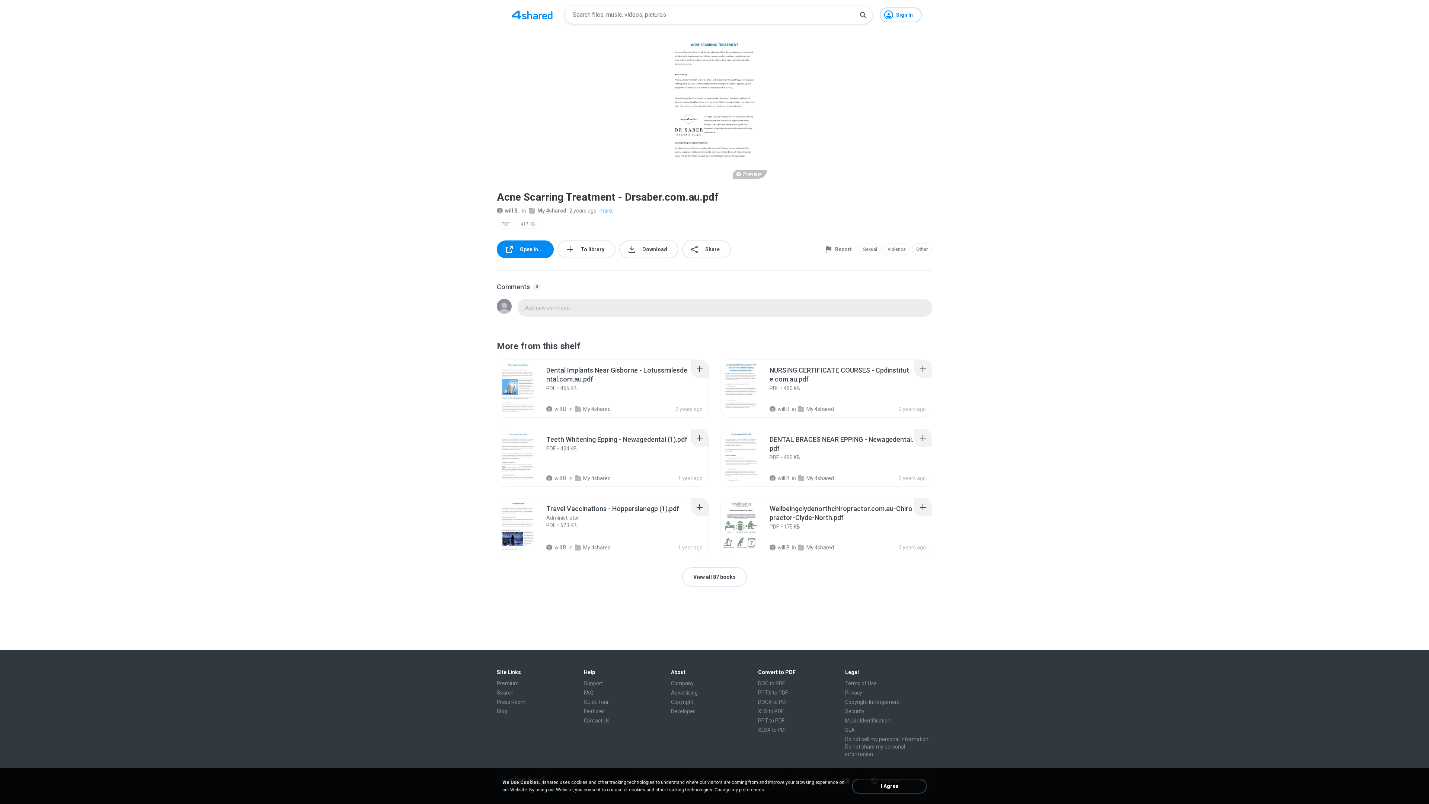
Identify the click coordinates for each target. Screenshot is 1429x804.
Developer (683, 711)
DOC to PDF (771, 683)
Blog (502, 711)
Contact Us (597, 721)
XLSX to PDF (772, 730)
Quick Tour (596, 702)
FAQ (589, 693)
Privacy (853, 693)
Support (593, 683)
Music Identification (868, 721)
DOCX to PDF (773, 702)
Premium (508, 683)
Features (594, 711)
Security (854, 711)
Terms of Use (861, 683)
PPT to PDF (771, 721)
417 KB (528, 224)
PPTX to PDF (773, 693)
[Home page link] (532, 15)
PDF (505, 224)
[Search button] (863, 15)
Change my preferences (739, 789)
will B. (512, 211)
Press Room (511, 702)
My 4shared (551, 211)
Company (682, 683)
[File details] (526, 388)
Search (505, 693)
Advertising (684, 693)
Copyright (682, 702)
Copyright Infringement (872, 702)
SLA (850, 730)
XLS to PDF (771, 711)
